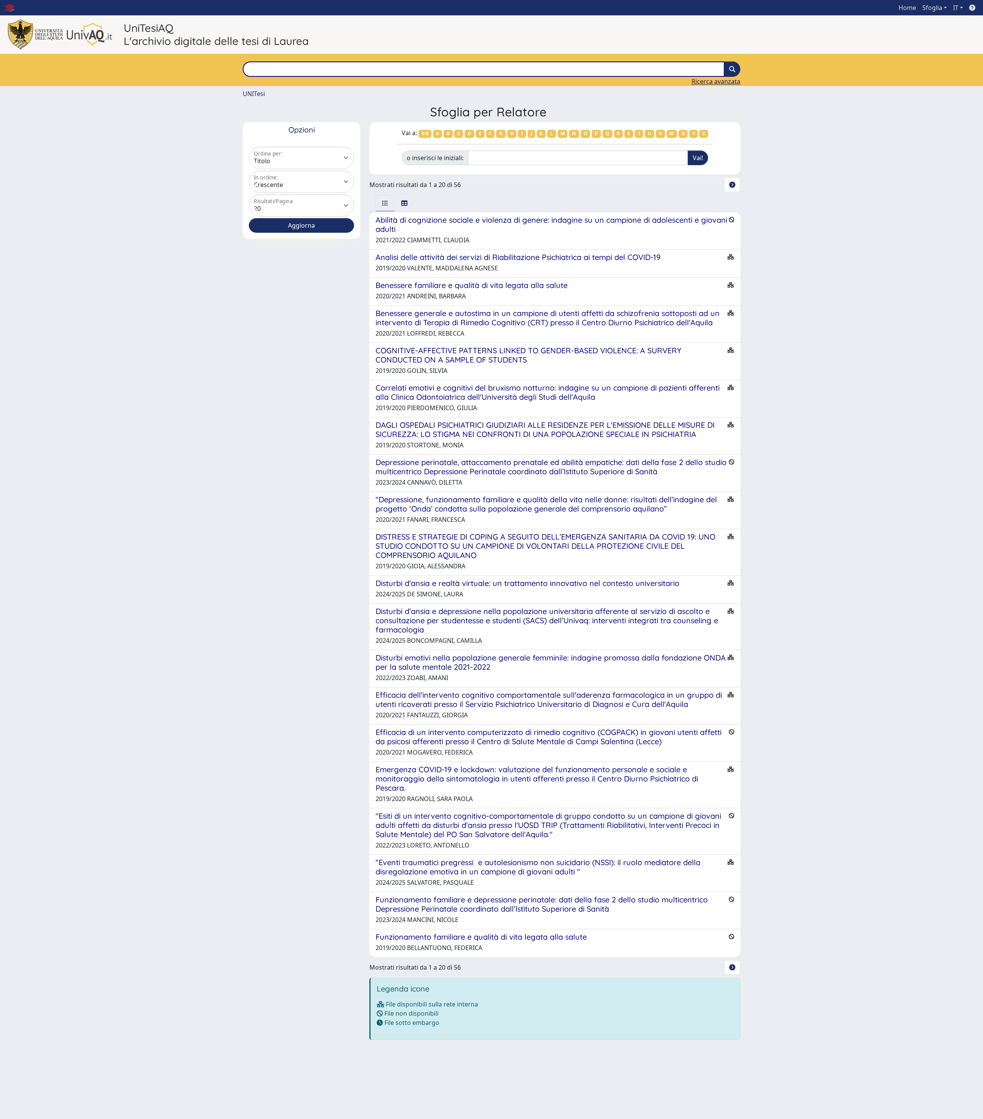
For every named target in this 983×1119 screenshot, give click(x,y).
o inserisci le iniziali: (435, 158)
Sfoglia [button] (932, 7)
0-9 (425, 133)
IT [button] (955, 7)
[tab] (385, 203)
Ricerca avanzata (716, 81)
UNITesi (254, 93)
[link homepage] (13, 7)
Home (907, 7)
